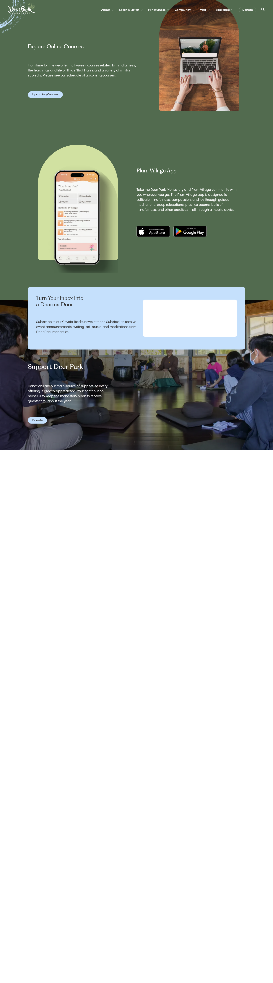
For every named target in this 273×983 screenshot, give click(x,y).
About (105, 10)
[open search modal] (263, 10)
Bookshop (222, 10)
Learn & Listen (129, 10)
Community (183, 10)
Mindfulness (156, 10)
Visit (203, 10)
